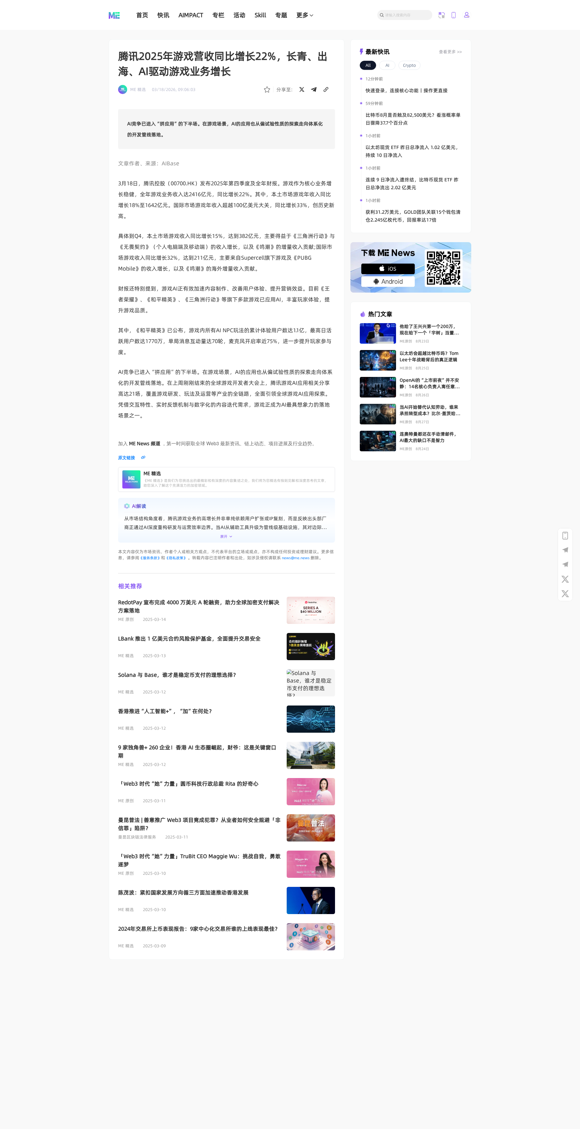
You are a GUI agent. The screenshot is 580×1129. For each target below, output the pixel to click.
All (368, 65)
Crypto (409, 65)
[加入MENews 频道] (565, 550)
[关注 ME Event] (565, 593)
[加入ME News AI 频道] (565, 564)
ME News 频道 (144, 443)
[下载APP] (565, 535)
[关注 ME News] (565, 579)
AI (387, 65)
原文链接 (126, 457)
